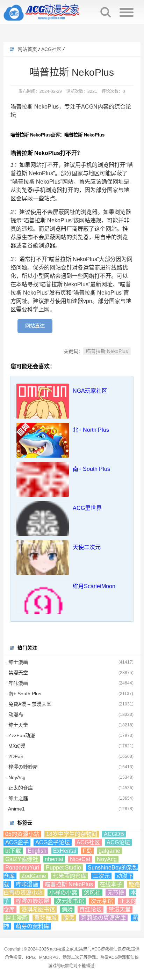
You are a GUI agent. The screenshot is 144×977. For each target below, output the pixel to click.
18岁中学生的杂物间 (71, 834)
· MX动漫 (15, 746)
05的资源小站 (22, 834)
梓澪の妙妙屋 (32, 901)
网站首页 (27, 49)
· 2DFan (14, 756)
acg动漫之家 (62, 949)
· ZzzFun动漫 (20, 735)
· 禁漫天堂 (16, 672)
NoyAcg (107, 859)
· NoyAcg (15, 777)
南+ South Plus (91, 469)
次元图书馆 (70, 901)
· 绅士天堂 (16, 725)
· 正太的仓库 (19, 788)
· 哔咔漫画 (16, 683)
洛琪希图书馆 (38, 909)
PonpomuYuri (22, 868)
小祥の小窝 (63, 893)
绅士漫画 (16, 918)
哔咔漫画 (27, 884)
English (37, 851)
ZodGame (33, 876)
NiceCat (80, 859)
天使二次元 (87, 547)
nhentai (54, 859)
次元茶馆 (102, 901)
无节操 (115, 893)
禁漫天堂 (119, 909)
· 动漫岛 (14, 714)
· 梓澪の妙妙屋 (21, 767)
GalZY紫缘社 (21, 859)
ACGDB (114, 834)
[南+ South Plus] (42, 488)
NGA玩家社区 (90, 391)
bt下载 (13, 851)
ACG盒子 (17, 842)
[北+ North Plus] (42, 449)
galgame (109, 851)
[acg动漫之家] (41, 12)
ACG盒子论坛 (52, 842)
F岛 (87, 851)
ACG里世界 (87, 508)
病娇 (67, 909)
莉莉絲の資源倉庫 (103, 918)
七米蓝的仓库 (69, 876)
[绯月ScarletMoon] (42, 605)
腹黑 (68, 918)
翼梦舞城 (45, 918)
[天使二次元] (42, 566)
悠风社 (92, 893)
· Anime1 (15, 809)
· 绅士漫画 (16, 662)
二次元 (101, 876)
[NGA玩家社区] (42, 410)
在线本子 (111, 884)
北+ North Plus (91, 430)
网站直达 (35, 325)
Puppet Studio (63, 868)
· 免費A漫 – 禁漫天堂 (28, 704)
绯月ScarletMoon (94, 586)
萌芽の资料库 (32, 926)
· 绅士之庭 (16, 798)
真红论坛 (90, 909)
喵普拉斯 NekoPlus (107, 351)
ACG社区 (51, 49)
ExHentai (64, 851)
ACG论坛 (118, 842)
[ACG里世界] (42, 527)
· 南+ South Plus (23, 693)
